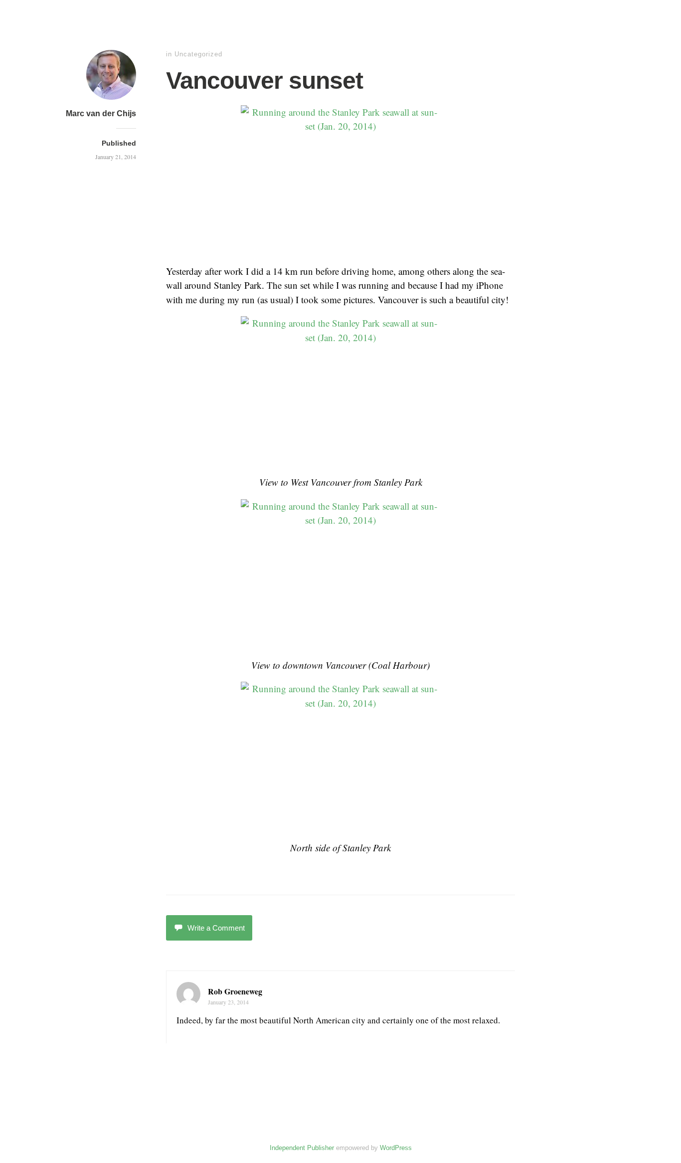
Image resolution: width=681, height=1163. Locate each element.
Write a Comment (216, 928)
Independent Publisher (302, 1148)
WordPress (396, 1148)
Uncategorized (198, 54)
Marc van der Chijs (101, 113)
